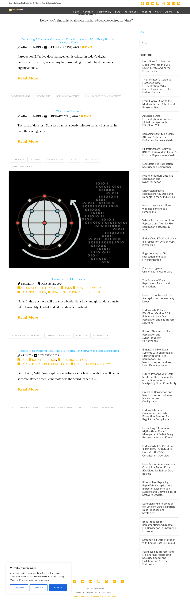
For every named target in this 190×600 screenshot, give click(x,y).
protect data (92, 159)
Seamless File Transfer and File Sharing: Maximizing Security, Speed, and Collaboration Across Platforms (158, 558)
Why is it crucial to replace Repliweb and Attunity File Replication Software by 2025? (158, 225)
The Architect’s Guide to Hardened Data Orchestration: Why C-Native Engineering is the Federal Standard (157, 86)
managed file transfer (102, 407)
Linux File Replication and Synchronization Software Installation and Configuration (157, 397)
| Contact (95, 596)
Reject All (38, 588)
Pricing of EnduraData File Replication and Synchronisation (157, 178)
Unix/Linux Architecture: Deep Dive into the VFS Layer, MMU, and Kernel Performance (156, 66)
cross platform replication (25, 407)
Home (76, 596)
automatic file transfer (40, 287)
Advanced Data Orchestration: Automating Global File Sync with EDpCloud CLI (158, 120)
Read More (28, 78)
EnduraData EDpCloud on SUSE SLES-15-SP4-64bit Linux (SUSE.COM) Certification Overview (157, 451)
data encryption (88, 287)
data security (43, 96)
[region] (38, 578)
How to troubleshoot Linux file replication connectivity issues (158, 298)
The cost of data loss (68, 111)
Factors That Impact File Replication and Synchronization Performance (156, 336)
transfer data (100, 335)
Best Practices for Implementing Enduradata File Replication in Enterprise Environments (159, 526)
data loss (35, 159)
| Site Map (111, 596)
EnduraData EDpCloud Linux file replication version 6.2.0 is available (159, 241)
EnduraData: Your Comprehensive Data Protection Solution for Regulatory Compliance (155, 415)
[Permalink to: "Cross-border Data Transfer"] (69, 219)
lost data (74, 159)
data (88, 47)
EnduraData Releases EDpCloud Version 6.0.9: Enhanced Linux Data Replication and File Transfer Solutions (159, 316)
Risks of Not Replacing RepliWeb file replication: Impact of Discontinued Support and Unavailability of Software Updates (159, 488)
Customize (19, 588)
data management (20, 96)
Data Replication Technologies (75, 292)
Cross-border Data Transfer (68, 279)
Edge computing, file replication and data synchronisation (154, 256)
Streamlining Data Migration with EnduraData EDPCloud (158, 541)
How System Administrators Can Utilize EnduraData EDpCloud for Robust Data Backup (158, 469)
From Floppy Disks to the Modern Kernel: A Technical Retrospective (158, 104)
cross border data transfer (26, 335)
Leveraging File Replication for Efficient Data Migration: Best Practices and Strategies (158, 508)
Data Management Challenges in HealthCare (157, 270)
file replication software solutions (65, 407)
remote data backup (21, 166)
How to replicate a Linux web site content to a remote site (156, 208)
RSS (142, 32)
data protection (54, 159)
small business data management (103, 96)
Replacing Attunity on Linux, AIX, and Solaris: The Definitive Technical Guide (158, 137)
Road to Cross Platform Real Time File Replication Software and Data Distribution (68, 350)
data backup (17, 159)
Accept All (58, 588)
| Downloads (85, 596)
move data (81, 335)
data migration (43, 359)
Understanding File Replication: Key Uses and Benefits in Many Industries (158, 193)
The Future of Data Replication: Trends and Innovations (156, 283)
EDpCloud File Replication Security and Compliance (157, 165)
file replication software (94, 364)
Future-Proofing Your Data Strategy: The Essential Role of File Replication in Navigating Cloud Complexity (159, 379)
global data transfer (58, 335)
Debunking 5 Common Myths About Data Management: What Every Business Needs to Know (69, 41)
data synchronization (67, 96)
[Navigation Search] (178, 10)
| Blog (103, 596)
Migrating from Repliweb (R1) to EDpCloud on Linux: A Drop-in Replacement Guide (159, 152)
